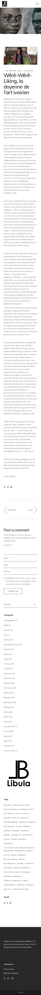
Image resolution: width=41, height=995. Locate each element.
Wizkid (29, 885)
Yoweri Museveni (20, 889)
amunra (7, 630)
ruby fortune (9, 727)
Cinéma (7, 664)
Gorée (7, 835)
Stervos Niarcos (12, 880)
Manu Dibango (18, 855)
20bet (6, 625)
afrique (7, 805)
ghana (25, 830)
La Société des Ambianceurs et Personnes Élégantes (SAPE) (19, 849)
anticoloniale (11, 809)
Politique (7, 707)
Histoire (7, 683)
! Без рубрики (9, 620)
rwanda (8, 876)
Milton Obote (10, 859)
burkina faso (26, 809)
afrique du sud (21, 805)
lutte (6, 855)
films (18, 826)
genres (16, 830)
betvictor (7, 649)
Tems (25, 880)
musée (20, 863)
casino (6, 659)
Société (7, 731)
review (6, 722)
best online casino (11, 645)
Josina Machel (18, 839)
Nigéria (29, 863)
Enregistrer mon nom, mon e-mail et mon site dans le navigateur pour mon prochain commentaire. (21, 581)
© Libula (20, 992)
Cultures (28, 71)
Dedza (16, 818)
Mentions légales (11, 973)
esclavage (9, 826)
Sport (6, 741)
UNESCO (20, 885)
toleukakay (9, 885)
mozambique (10, 863)
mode (21, 859)
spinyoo (7, 736)
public (6, 717)
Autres (6, 640)
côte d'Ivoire (21, 813)
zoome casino (10, 751)
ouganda (8, 868)
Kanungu (8, 843)
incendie (16, 835)
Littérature (8, 688)
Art (5, 635)
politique (8, 872)
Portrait (7, 712)
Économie (8, 678)
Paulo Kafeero (22, 868)
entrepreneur (10, 822)
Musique (7, 698)
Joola (7, 839)
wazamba (8, 746)
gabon (26, 826)
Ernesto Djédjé (27, 822)
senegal (18, 876)
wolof (7, 889)
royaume (25, 872)
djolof (24, 818)
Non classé (8, 702)
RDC (17, 872)
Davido (7, 818)
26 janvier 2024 (14, 71)
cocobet (7, 669)
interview (27, 835)
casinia (7, 654)
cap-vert (8, 813)
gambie (7, 830)
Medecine (8, 693)
